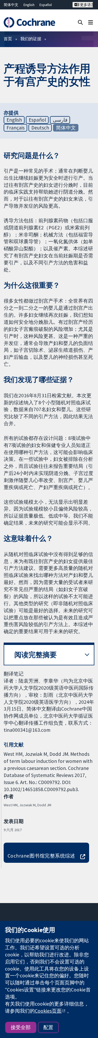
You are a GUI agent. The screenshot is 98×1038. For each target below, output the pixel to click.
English (29, 4)
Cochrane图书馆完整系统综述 (41, 856)
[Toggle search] (80, 22)
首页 (8, 38)
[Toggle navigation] (90, 22)
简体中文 (11, 4)
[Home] (29, 22)
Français (16, 127)
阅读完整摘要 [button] (35, 654)
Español (45, 4)
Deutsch (40, 127)
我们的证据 (30, 38)
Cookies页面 (48, 1011)
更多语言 (86, 4)
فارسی (60, 120)
